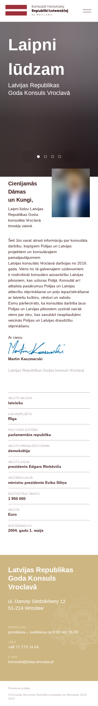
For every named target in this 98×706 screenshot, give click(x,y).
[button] (87, 10)
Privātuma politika (19, 688)
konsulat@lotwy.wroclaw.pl (31, 662)
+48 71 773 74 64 (23, 647)
